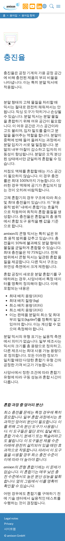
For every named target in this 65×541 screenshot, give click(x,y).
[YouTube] (29, 6)
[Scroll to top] (56, 531)
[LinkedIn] (36, 6)
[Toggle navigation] (58, 6)
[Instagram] (22, 6)
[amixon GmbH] (11, 6)
